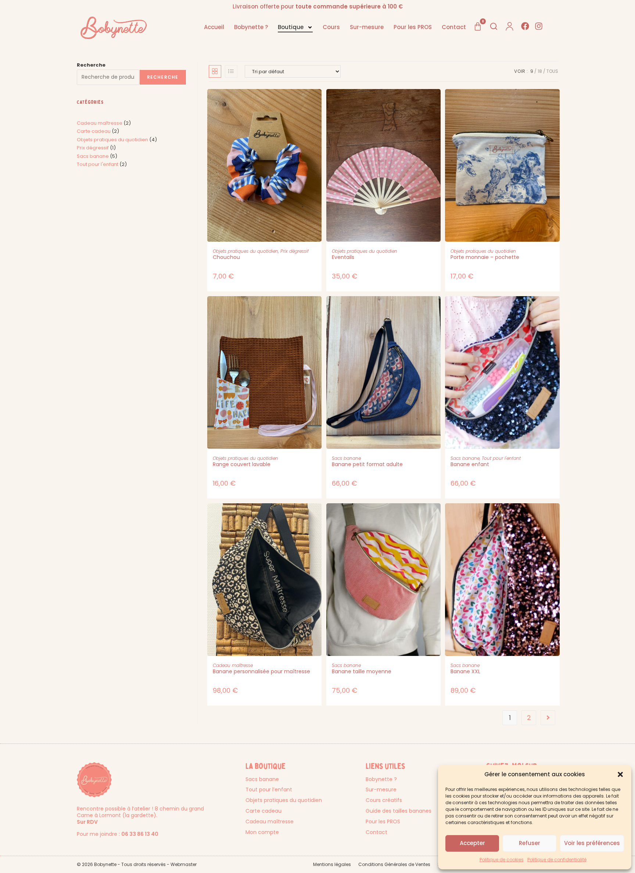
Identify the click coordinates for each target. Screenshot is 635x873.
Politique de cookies (502, 859)
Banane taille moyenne (361, 671)
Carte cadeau (263, 811)
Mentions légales (332, 864)
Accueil (214, 27)
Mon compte (262, 832)
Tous (552, 71)
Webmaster (184, 864)
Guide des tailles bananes (398, 811)
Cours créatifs (384, 800)
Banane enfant (470, 464)
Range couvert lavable (241, 464)
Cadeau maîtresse (233, 665)
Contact (454, 27)
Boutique (291, 27)
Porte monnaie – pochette (485, 257)
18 (540, 71)
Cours (331, 27)
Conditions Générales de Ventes (394, 864)
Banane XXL (465, 671)
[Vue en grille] (215, 71)
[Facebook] (525, 26)
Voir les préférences (592, 843)
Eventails (343, 257)
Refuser (529, 843)
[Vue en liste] (231, 71)
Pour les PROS (413, 27)
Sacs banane (346, 458)
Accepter (472, 843)
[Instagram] (539, 26)
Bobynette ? (251, 27)
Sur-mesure (367, 27)
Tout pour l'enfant (501, 458)
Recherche (91, 64)
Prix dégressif (294, 251)
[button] (620, 774)
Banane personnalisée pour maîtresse (261, 671)
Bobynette (105, 864)
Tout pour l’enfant (268, 789)
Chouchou (226, 257)
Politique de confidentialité (556, 859)
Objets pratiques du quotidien (245, 251)
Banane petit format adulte (367, 464)
